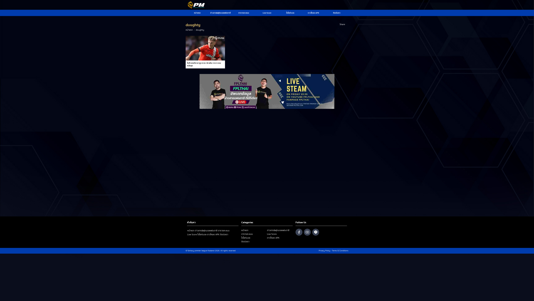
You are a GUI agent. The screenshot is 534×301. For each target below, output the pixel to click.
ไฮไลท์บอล (290, 12)
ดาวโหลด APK (313, 12)
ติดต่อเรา (336, 12)
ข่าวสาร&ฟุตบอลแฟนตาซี (220, 12)
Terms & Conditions (340, 250)
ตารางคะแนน (243, 12)
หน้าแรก (197, 12)
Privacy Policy (324, 250)
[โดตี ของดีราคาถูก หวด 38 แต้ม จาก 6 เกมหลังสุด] (205, 48)
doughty (200, 30)
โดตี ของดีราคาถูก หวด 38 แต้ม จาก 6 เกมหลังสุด (204, 64)
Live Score (267, 12)
